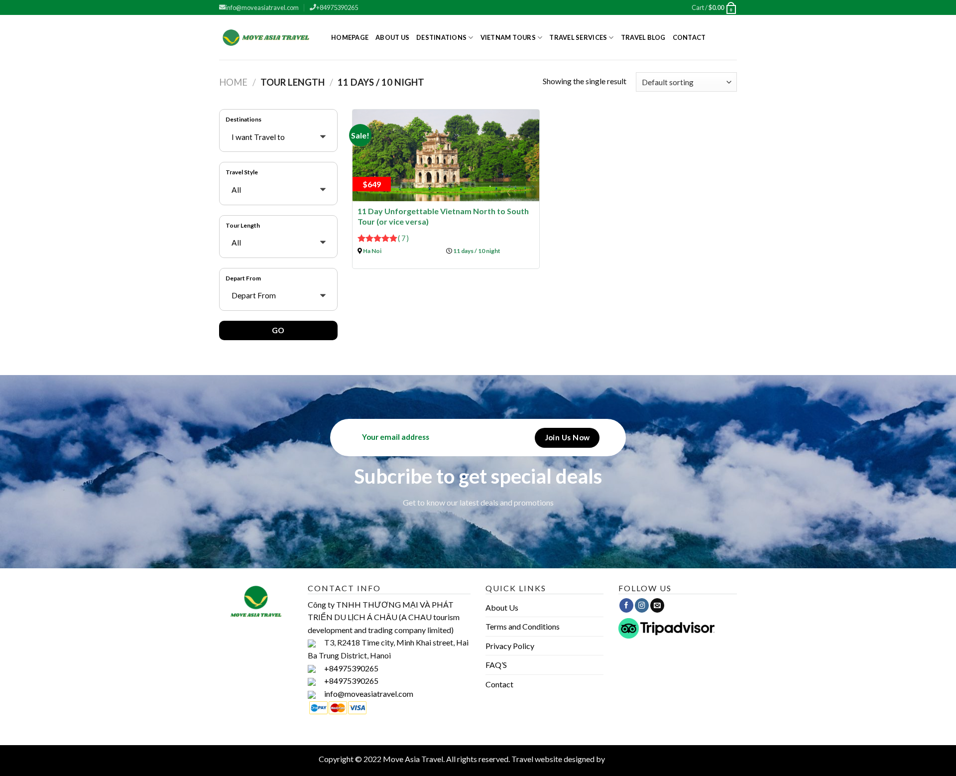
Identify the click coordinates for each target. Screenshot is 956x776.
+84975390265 (337, 7)
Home (233, 82)
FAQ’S (496, 664)
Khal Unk (622, 759)
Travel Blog (643, 37)
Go (278, 330)
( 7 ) (403, 238)
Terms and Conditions (522, 626)
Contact (689, 37)
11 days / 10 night (476, 251)
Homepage (349, 37)
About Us (392, 37)
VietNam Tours (508, 37)
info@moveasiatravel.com (262, 7)
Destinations (441, 37)
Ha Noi (372, 251)
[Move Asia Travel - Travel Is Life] (267, 37)
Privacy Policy (509, 645)
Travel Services (578, 37)
